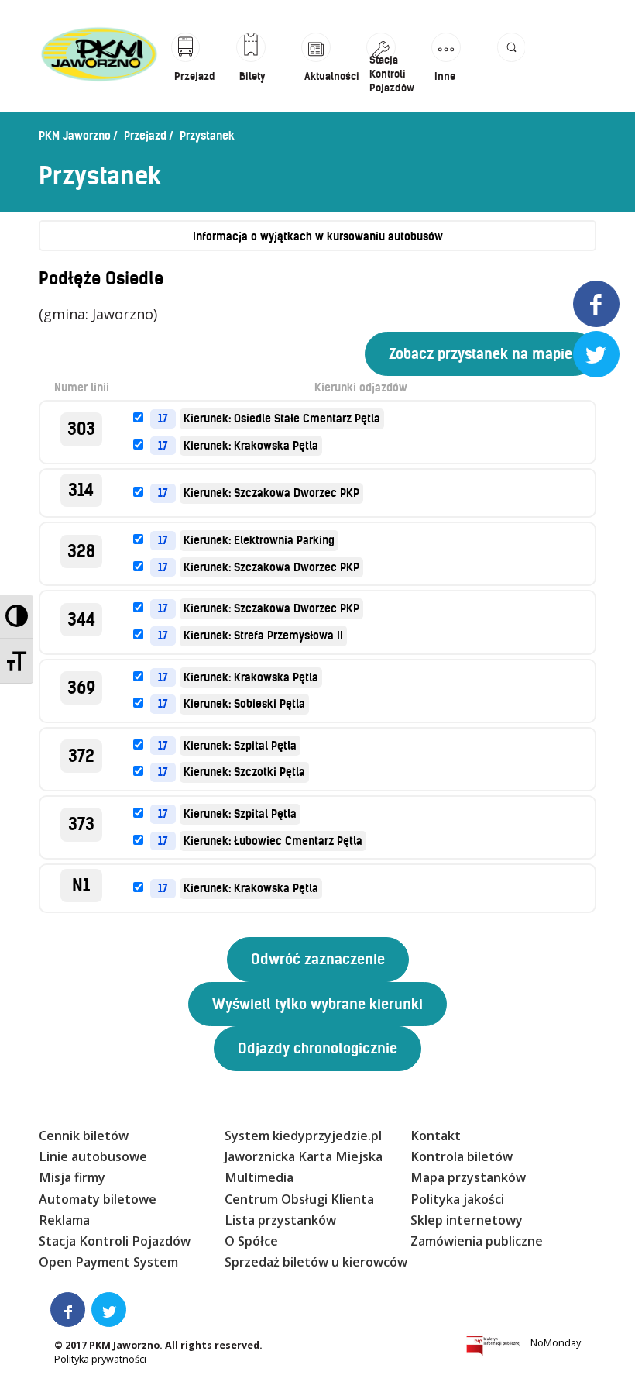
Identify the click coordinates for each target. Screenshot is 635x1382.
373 (81, 824)
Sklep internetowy (466, 1220)
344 (81, 619)
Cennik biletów (84, 1135)
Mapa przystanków (468, 1177)
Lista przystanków (280, 1220)
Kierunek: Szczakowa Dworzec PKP (271, 493)
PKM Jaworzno (75, 136)
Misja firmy (72, 1177)
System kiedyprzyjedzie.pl (303, 1135)
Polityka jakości (457, 1199)
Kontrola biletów (461, 1156)
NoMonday (555, 1342)
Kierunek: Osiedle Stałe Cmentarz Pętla (282, 419)
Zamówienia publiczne (476, 1240)
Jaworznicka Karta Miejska (304, 1156)
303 (81, 429)
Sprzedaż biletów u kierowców (316, 1261)
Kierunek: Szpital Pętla (240, 746)
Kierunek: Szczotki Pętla (244, 772)
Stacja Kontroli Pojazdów (114, 1240)
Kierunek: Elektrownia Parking (259, 540)
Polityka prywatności (100, 1359)
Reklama (64, 1220)
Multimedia (259, 1177)
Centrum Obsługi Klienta (299, 1199)
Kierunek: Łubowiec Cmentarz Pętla (273, 841)
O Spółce (251, 1240)
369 (81, 687)
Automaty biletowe (97, 1199)
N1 (81, 885)
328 (81, 551)
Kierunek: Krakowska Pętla (251, 446)
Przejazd (145, 136)
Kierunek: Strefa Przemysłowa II (263, 636)
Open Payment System (108, 1261)
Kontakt (435, 1135)
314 (81, 490)
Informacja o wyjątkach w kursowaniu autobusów (318, 236)
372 (81, 756)
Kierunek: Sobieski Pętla (244, 704)
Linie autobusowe (93, 1156)
